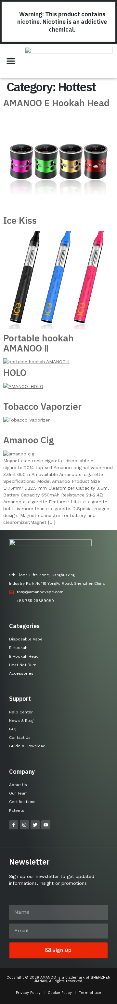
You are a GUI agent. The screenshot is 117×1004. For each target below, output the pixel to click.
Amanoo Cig (28, 440)
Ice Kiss (20, 220)
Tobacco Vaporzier (42, 406)
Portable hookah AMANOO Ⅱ (38, 343)
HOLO (14, 372)
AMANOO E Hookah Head (56, 103)
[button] (11, 61)
